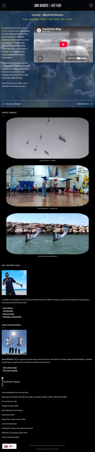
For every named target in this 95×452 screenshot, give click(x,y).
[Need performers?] (14, 342)
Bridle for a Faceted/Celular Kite (14, 433)
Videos (69, 19)
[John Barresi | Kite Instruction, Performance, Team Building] (47, 5)
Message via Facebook (12, 317)
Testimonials (8, 311)
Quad (56, 19)
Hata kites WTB (8, 415)
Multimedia (34, 19)
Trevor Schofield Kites (10, 437)
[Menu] (4, 5)
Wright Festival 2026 (10, 406)
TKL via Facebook (10, 370)
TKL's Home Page (10, 367)
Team (63, 19)
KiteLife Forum (12, 382)
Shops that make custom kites (13, 419)
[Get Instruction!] (14, 282)
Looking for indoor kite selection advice (17, 428)
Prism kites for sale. (9, 401)
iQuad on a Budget (13, 104)
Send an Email (8, 314)
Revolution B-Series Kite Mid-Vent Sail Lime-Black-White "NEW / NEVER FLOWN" (34, 397)
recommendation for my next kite (15, 392)
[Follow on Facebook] (91, 6)
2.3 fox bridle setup (9, 423)
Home (25, 19)
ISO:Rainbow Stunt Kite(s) (12, 410)
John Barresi (46, 449)
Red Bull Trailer (83, 104)
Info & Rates (8, 308)
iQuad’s (5, 31)
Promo (50, 19)
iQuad (42, 19)
